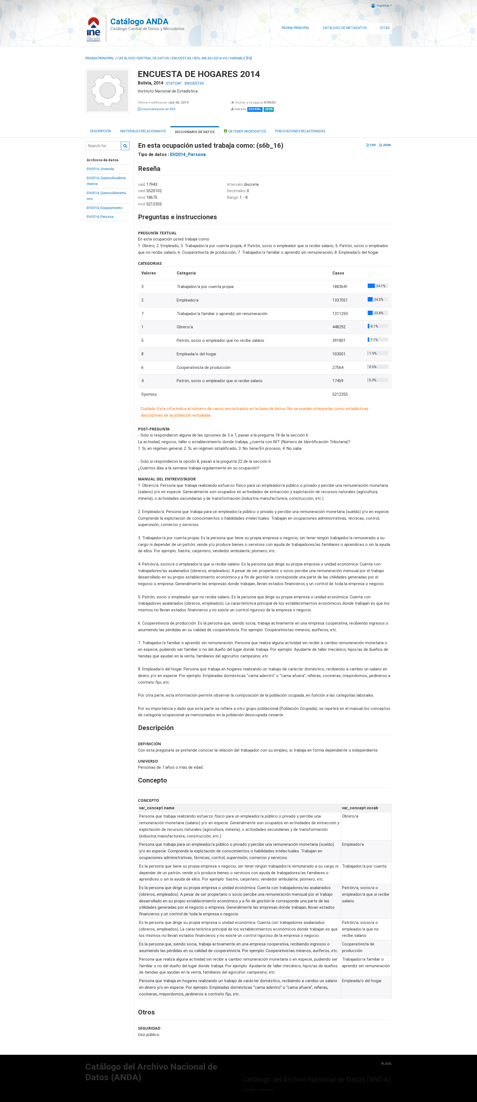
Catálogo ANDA (139, 21)
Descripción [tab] (100, 131)
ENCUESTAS (181, 58)
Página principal (99, 58)
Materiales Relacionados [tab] (143, 131)
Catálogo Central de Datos (143, 58)
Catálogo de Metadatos (345, 28)
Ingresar (383, 5)
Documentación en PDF (158, 109)
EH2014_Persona (100, 217)
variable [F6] (241, 58)
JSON (386, 145)
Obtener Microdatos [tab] (246, 131)
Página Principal (295, 28)
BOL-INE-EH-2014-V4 (210, 58)
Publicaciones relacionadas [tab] (300, 131)
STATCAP (173, 83)
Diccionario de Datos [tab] (194, 132)
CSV (372, 145)
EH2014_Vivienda (100, 169)
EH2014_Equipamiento (105, 208)
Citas (384, 28)
